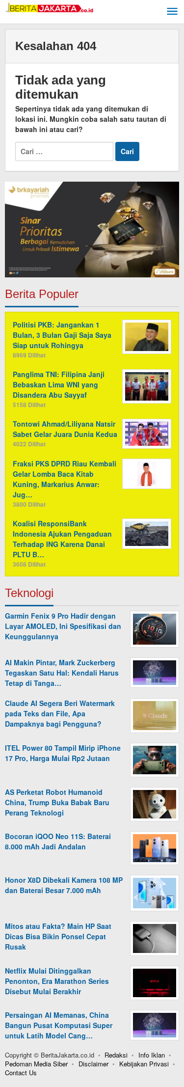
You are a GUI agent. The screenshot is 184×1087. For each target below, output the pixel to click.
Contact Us (21, 1072)
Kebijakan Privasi (144, 1063)
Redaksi (116, 1055)
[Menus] (172, 12)
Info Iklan (151, 1055)
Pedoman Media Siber (36, 1063)
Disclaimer (93, 1063)
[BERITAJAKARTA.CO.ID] (49, 6)
